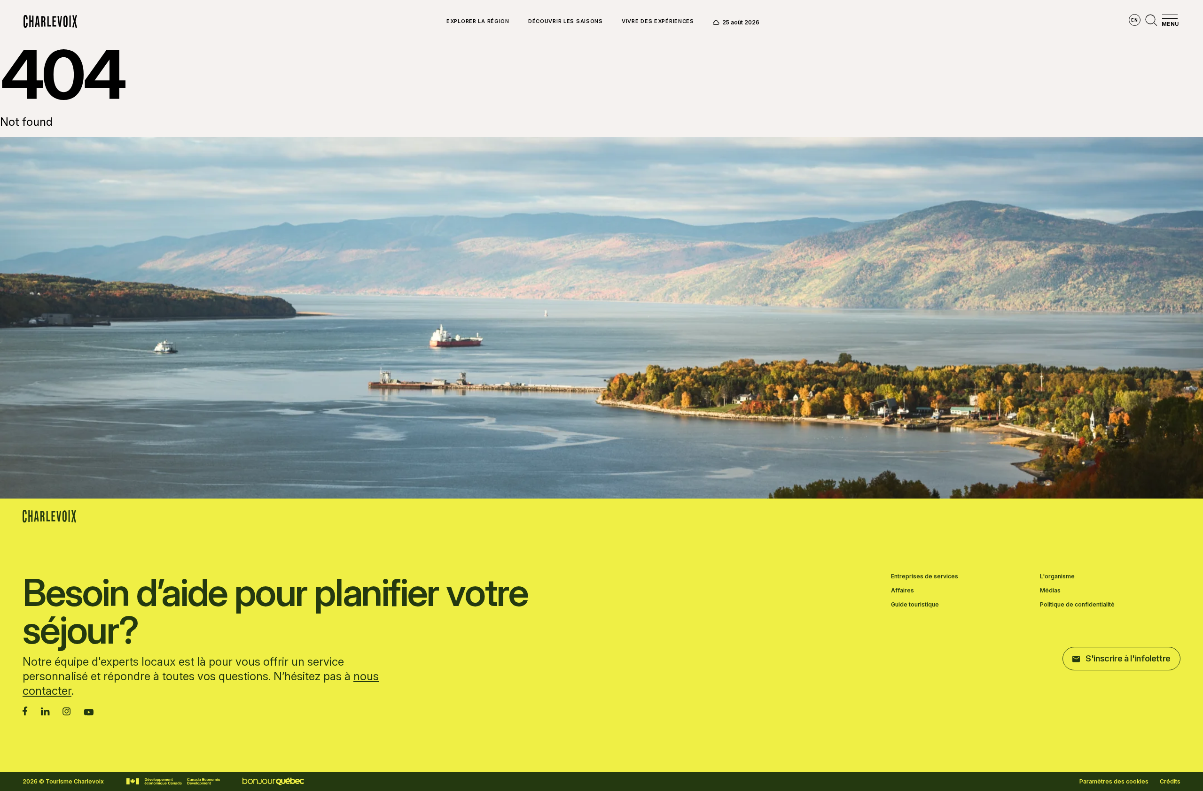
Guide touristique (915, 604)
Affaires (902, 590)
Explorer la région (477, 21)
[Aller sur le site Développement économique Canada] (173, 781)
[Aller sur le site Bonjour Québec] (273, 781)
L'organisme (1057, 576)
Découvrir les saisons (565, 21)
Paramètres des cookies (1113, 781)
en (1134, 20)
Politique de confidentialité (1077, 604)
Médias (1050, 590)
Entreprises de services (924, 576)
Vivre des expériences (658, 21)
